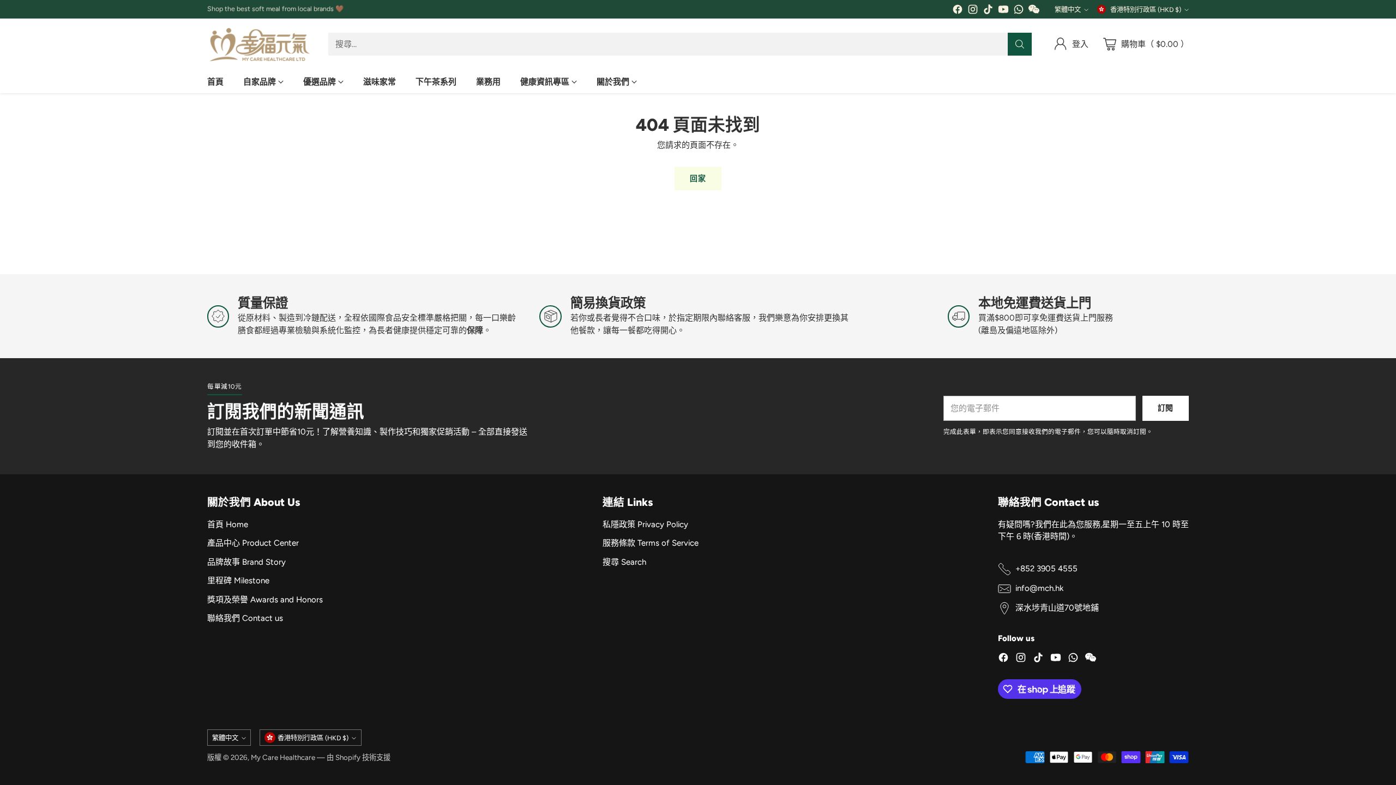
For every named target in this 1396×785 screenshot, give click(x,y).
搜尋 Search (624, 562)
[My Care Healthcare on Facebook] (957, 11)
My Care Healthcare (283, 757)
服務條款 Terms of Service (651, 543)
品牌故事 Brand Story (246, 562)
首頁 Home (227, 524)
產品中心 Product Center (253, 543)
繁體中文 (1068, 9)
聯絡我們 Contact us (245, 618)
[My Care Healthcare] (259, 44)
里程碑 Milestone (238, 580)
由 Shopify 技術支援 (358, 757)
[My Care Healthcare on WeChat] (1033, 11)
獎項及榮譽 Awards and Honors (265, 600)
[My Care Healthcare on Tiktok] (988, 11)
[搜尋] (1020, 44)
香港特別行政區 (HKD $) (1145, 9)
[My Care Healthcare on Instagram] (972, 11)
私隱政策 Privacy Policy (645, 524)
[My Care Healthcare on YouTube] (1003, 11)
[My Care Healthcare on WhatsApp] (1018, 11)
